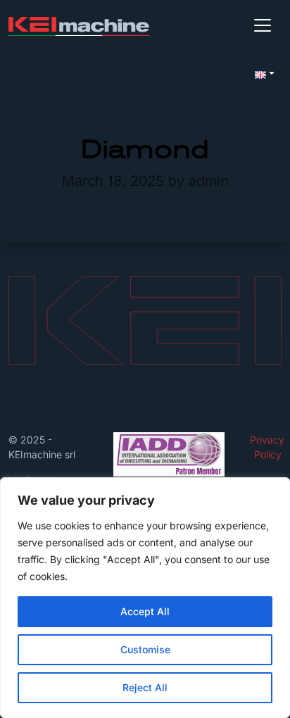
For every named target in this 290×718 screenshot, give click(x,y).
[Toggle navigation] (263, 25)
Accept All (145, 611)
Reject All (145, 687)
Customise (145, 649)
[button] (265, 73)
